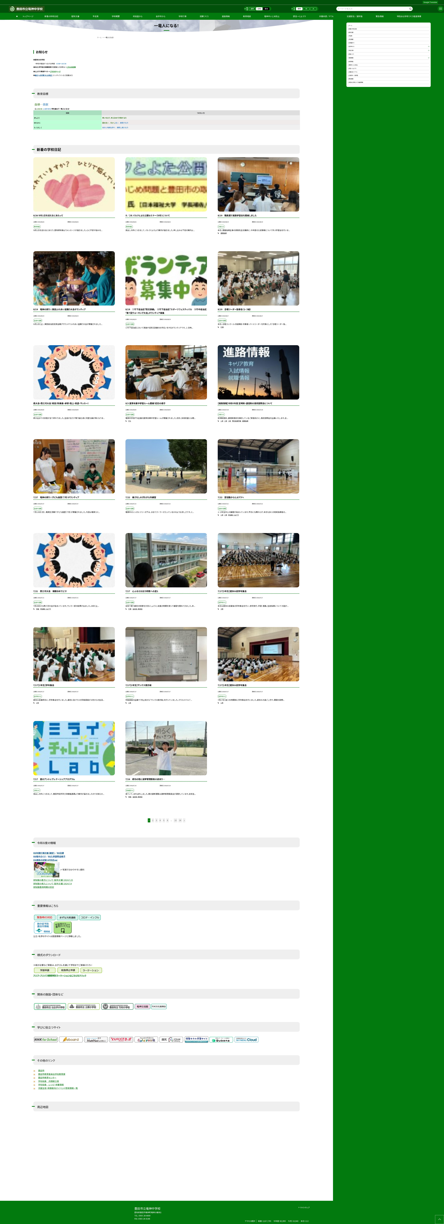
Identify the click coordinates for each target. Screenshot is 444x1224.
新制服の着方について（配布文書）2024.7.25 (53, 879)
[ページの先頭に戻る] (439, 1219)
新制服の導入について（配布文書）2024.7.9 (52, 883)
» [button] (184, 820)
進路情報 (226, 16)
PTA (129, 421)
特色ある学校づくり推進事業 (409, 16)
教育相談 (247, 16)
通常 (252, 9)
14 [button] (180, 820)
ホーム (350, 25)
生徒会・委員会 (137, 609)
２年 (225, 421)
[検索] (411, 8)
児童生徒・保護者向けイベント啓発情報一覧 (58, 1088)
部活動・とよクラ (233, 515)
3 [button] (156, 820)
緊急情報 (380, 16)
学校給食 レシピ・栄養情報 (51, 1084)
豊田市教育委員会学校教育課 (51, 1074)
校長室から (137, 16)
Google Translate (430, 2)
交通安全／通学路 (354, 16)
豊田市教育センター (47, 1077)
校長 (37, 609)
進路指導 (224, 233)
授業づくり (204, 16)
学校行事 (183, 16)
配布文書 (75, 16)
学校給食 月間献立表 (48, 1081)
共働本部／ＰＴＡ (326, 16)
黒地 (266, 9)
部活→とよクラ (299, 16)
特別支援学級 (236, 421)
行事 (222, 327)
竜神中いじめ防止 (272, 16)
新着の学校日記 (51, 16)
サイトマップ (305, 1207)
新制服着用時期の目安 (43, 887)
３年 (229, 421)
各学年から (160, 16)
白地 (259, 9)
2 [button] (152, 820)
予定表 (96, 16)
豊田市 (41, 1070)
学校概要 (116, 16)
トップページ (28, 16)
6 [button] (167, 820)
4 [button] (160, 820)
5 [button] (163, 820)
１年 (222, 421)
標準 (299, 9)
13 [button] (175, 820)
